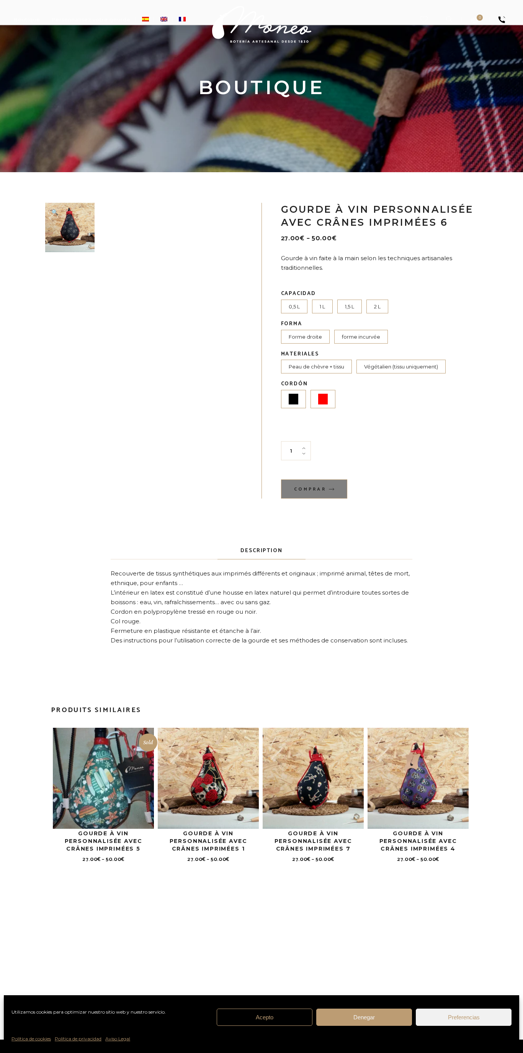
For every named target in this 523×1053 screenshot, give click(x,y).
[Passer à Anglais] (163, 19)
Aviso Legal (117, 1039)
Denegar (364, 1017)
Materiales (300, 354)
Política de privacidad (78, 1039)
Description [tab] (261, 550)
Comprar (310, 489)
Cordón (294, 384)
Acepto (264, 1017)
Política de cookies (31, 1039)
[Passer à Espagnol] (145, 19)
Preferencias (464, 1017)
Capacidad (298, 294)
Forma (291, 324)
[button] (54, 212)
